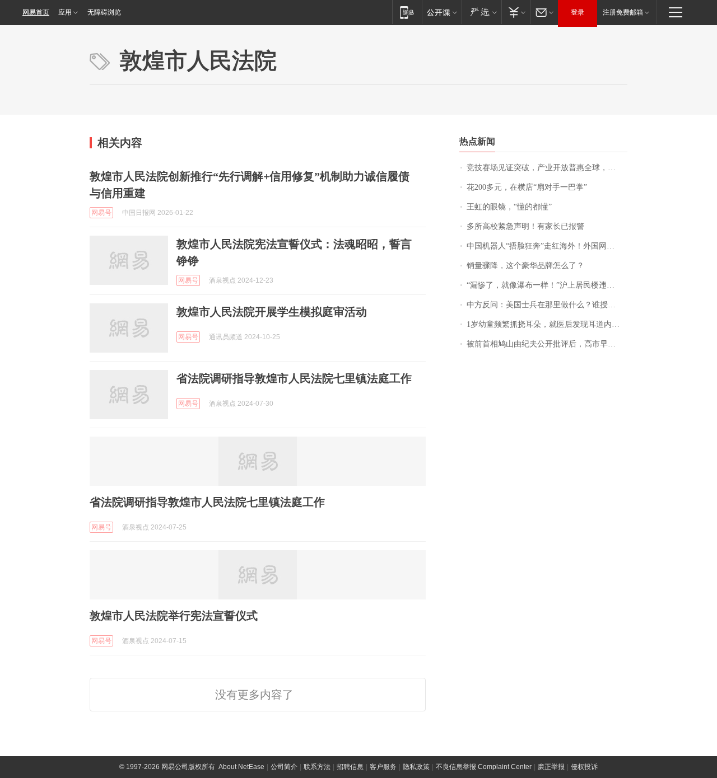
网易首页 (35, 12)
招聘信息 (350, 767)
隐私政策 (416, 767)
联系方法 (317, 767)
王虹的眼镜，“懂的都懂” (509, 207)
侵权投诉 (584, 767)
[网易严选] (481, 12)
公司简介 (284, 767)
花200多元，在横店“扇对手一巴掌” (527, 187)
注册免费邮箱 (623, 12)
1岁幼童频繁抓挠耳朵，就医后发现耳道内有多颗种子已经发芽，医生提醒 (547, 324)
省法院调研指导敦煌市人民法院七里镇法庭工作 (294, 378)
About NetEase (241, 767)
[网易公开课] (442, 12)
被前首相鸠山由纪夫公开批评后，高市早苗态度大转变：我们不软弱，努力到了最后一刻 (547, 344)
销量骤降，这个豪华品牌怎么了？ (525, 265)
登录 (577, 12)
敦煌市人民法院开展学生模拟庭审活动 (271, 312)
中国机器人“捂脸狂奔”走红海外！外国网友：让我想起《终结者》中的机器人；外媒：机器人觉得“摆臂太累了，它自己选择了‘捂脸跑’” (547, 246)
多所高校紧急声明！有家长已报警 (525, 226)
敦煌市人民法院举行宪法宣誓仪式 (174, 616)
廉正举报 (551, 767)
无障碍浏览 (104, 12)
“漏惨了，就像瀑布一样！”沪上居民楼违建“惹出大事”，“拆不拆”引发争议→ (547, 285)
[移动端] (407, 12)
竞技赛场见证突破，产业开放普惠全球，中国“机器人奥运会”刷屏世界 (547, 167)
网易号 (101, 213)
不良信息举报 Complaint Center (484, 767)
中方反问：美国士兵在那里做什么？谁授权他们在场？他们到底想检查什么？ (547, 305)
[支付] (515, 12)
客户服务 (383, 767)
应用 (65, 12)
